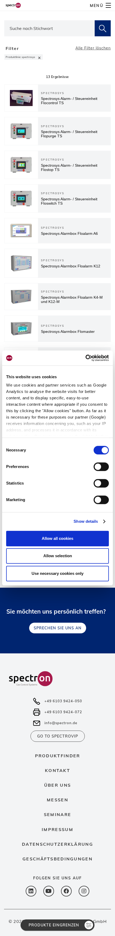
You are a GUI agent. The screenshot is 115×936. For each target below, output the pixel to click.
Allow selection (57, 555)
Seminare (57, 814)
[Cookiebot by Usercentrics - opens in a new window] (85, 357)
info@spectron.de (60, 723)
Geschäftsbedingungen (57, 858)
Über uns (57, 785)
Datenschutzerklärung (57, 844)
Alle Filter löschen (93, 48)
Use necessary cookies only (57, 573)
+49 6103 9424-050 (63, 701)
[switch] (101, 466)
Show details (86, 521)
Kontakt (57, 770)
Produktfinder (57, 755)
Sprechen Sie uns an (58, 628)
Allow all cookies (57, 538)
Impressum (57, 829)
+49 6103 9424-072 (63, 712)
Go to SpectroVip (57, 736)
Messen (57, 799)
